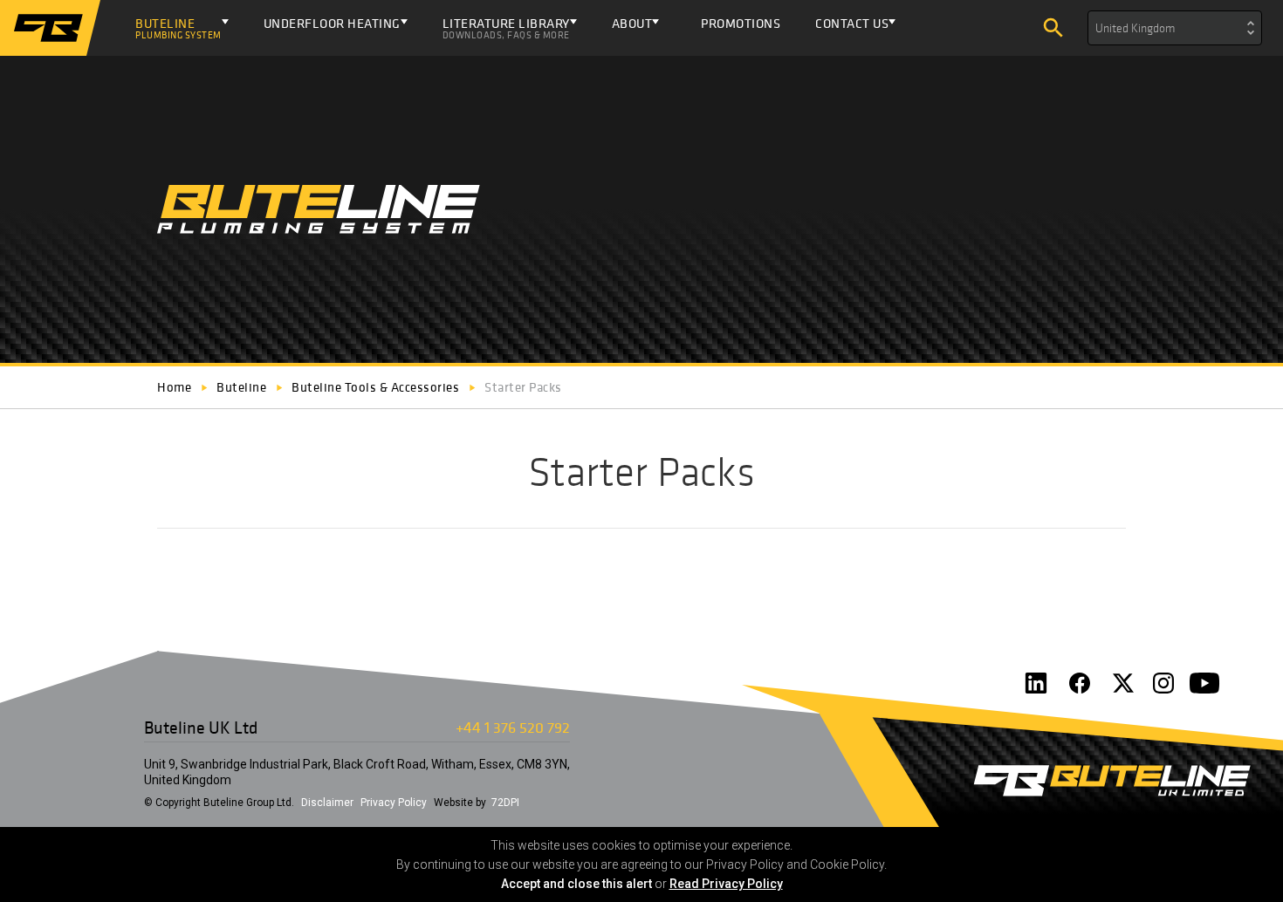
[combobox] (1174, 27)
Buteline (178, 28)
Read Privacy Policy (726, 884)
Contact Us (851, 23)
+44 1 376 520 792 (513, 727)
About (632, 23)
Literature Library (506, 28)
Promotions (740, 23)
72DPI (505, 802)
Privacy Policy (393, 802)
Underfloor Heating (332, 23)
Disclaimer (327, 802)
